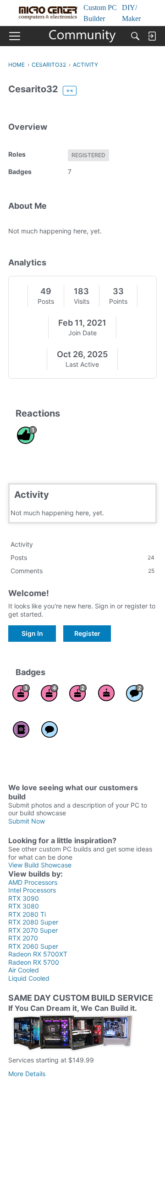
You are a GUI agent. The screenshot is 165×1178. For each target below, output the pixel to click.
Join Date (82, 333)
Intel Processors (32, 890)
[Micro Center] (83, 36)
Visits (81, 301)
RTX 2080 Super (33, 922)
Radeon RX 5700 (33, 962)
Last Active (82, 364)
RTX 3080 (23, 906)
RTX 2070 (23, 938)
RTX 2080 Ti (27, 914)
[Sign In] (151, 36)
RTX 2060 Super (33, 946)
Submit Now (26, 821)
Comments (82, 571)
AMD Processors (32, 882)
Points (118, 301)
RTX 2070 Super (33, 930)
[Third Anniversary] (21, 693)
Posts (46, 301)
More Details (26, 1074)
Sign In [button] (32, 633)
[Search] (135, 36)
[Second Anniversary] (78, 693)
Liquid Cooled (29, 978)
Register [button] (87, 633)
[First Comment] (49, 729)
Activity (22, 544)
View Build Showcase (40, 865)
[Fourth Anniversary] (49, 693)
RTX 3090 (23, 898)
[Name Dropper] (21, 729)
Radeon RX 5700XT (37, 954)
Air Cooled (23, 970)
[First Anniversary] (106, 693)
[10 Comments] (134, 693)
